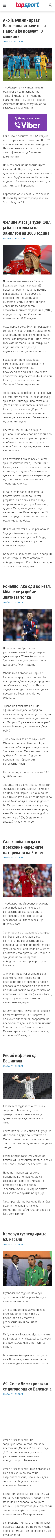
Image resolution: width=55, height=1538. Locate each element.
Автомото (8, 238)
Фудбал (6, 41)
